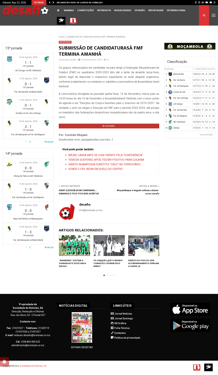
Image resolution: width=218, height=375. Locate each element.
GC (206, 69)
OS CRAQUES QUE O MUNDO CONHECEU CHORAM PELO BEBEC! (108, 263)
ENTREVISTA (104, 10)
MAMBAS (69, 10)
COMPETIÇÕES (85, 10)
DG (209, 69)
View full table (206, 135)
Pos (166, 69)
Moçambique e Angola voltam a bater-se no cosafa (138, 192)
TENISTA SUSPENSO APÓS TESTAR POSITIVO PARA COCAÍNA (106, 159)
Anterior (7, 141)
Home (62, 37)
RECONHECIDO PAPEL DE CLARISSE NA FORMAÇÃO (80, 2)
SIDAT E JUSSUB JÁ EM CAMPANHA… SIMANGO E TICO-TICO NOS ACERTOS (79, 192)
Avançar (49, 141)
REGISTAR (87, 347)
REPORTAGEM (155, 10)
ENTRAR (75, 347)
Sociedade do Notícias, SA (33, 366)
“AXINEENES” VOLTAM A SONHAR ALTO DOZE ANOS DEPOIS (72, 263)
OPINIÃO (140, 10)
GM (202, 69)
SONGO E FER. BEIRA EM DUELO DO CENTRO (95, 169)
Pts (213, 69)
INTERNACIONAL (176, 10)
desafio (72, 60)
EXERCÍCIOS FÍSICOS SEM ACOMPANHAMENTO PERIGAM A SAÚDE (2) (143, 263)
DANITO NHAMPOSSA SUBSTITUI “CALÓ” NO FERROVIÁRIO (104, 164)
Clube (171, 69)
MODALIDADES (122, 10)
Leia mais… (110, 126)
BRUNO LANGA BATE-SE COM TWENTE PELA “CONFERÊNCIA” (105, 155)
